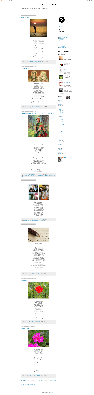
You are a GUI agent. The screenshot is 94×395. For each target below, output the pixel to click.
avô (31, 107)
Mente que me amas (67, 82)
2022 (60, 101)
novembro (61, 112)
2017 (60, 108)
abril (61, 139)
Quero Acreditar (25, 17)
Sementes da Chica (62, 46)
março (61, 140)
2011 (60, 149)
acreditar (31, 62)
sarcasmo (53, 175)
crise (33, 175)
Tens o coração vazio (67, 75)
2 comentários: (38, 375)
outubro (61, 113)
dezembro (61, 110)
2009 (60, 152)
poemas (41, 62)
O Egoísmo (65, 69)
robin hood (50, 175)
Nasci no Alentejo (61, 41)
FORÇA (37, 62)
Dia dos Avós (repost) (26, 68)
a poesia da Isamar (26, 62)
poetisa (41, 274)
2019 (60, 105)
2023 (60, 100)
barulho (31, 322)
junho (61, 136)
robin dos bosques (46, 175)
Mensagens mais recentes (25, 380)
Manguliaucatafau (61, 40)
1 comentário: (38, 273)
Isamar (35, 175)
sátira (22, 176)
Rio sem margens (61, 45)
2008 (60, 153)
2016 (60, 109)
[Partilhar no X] (44, 61)
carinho (33, 376)
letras (38, 62)
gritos (35, 322)
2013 (60, 147)
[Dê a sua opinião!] (43, 61)
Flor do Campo (61, 39)
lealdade (37, 220)
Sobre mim (60, 26)
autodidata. (31, 175)
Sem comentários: (38, 61)
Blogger (52, 392)
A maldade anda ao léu (67, 88)
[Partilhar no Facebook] (46, 61)
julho (61, 117)
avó (30, 107)
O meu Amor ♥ (25, 328)
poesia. (39, 107)
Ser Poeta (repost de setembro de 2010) (31, 226)
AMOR (30, 220)
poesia (43, 62)
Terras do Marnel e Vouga (63, 47)
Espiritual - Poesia (62, 38)
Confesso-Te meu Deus (67, 56)
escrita (33, 62)
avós (33, 107)
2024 (60, 99)
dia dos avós (35, 107)
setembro (61, 115)
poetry (43, 274)
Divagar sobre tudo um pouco (63, 37)
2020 (60, 104)
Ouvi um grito (24, 280)
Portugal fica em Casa (67, 62)
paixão (35, 274)
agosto (61, 116)
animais (33, 220)
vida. (47, 376)
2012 (60, 148)
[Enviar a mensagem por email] (42, 61)
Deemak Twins (61, 36)
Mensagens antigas (53, 380)
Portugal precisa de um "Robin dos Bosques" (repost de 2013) (37, 113)
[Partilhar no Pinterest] (47, 61)
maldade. (39, 322)
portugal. (42, 175)
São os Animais (25, 182)
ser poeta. (45, 274)
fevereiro (61, 141)
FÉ (34, 62)
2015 (60, 144)
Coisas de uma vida (62, 35)
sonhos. (45, 62)
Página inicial (40, 380)
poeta (38, 274)
